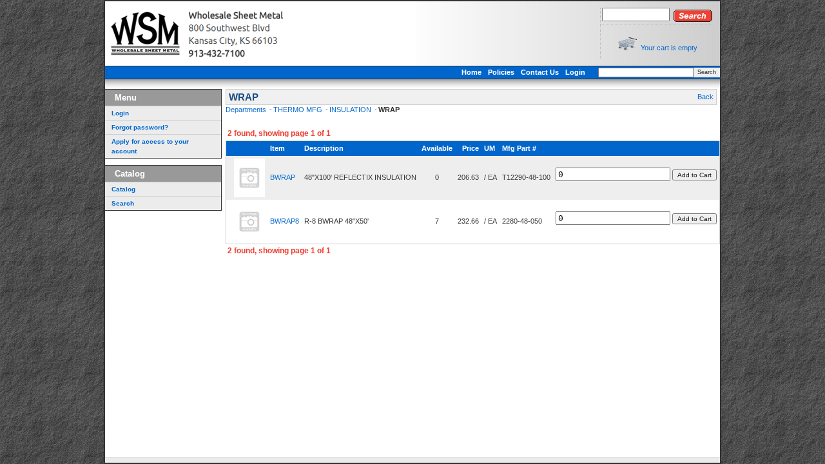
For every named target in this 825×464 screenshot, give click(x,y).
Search (706, 72)
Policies (501, 72)
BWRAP (282, 177)
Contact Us (540, 72)
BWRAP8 (284, 221)
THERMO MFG (298, 109)
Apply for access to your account (150, 146)
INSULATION (351, 109)
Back (705, 97)
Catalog (123, 189)
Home (471, 72)
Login (575, 72)
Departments (247, 109)
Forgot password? (140, 127)
